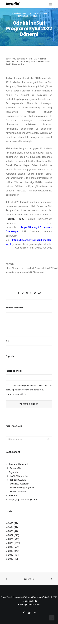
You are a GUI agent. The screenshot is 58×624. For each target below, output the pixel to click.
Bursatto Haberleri (18, 464)
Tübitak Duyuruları (18, 480)
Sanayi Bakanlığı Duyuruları (22, 487)
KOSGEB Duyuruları (19, 476)
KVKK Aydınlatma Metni (29, 604)
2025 (13, 523)
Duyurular (14, 472)
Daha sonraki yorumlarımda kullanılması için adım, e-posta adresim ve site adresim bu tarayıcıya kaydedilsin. (29, 389)
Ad (7, 341)
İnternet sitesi (14, 370)
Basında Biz (15, 468)
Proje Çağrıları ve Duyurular (23, 499)
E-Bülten (13, 495)
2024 (13, 527)
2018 (13, 551)
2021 (13, 539)
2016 (13, 559)
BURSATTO (29, 579)
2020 (14, 543)
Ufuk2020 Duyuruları (19, 484)
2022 (13, 535)
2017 (13, 555)
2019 (13, 547)
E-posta (10, 356)
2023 (13, 531)
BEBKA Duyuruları (18, 491)
